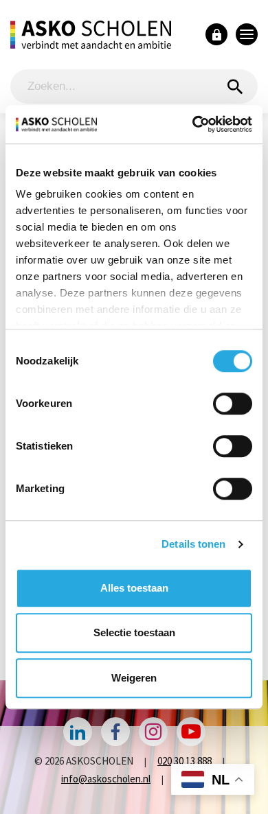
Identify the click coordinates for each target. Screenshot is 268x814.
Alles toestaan (134, 588)
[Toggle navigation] (247, 34)
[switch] (232, 404)
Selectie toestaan (134, 632)
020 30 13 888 (184, 760)
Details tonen (193, 544)
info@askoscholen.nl (105, 778)
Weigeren (134, 678)
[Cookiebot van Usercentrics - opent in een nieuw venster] (192, 124)
